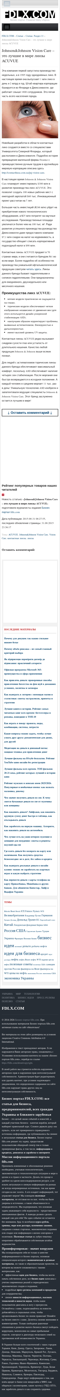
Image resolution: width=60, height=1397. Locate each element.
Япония (27, 938)
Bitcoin (7, 911)
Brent (12, 911)
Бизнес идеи (26, 997)
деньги (26, 946)
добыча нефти (39, 946)
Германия (47, 915)
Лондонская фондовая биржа (28, 924)
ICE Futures (26, 911)
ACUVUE (13, 534)
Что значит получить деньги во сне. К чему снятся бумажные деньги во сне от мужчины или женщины (28, 801)
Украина (9, 938)
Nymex (36, 911)
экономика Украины (19, 978)
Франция (18, 938)
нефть (14, 959)
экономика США (49, 973)
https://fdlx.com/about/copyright (17, 1062)
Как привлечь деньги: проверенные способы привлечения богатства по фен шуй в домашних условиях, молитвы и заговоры (30, 684)
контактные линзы (17, 538)
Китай (8, 924)
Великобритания (14, 915)
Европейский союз (47, 920)
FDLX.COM (13, 1008)
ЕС (38, 919)
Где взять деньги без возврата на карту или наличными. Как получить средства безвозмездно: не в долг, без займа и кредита (28, 855)
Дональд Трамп (26, 919)
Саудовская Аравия (34, 931)
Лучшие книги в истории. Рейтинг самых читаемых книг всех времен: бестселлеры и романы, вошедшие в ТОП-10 (27, 712)
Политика (8, 997)
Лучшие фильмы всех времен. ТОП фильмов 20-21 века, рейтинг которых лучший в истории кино (29, 773)
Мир (18, 993)
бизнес (34, 938)
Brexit (18, 911)
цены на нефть (18, 973)
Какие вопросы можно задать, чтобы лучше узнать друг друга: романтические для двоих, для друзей (28, 737)
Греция (7, 920)
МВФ (46, 925)
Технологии (32, 993)
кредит (44, 954)
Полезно (7, 1001)
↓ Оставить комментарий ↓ (30, 412)
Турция (45, 931)
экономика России (35, 973)
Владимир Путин (33, 915)
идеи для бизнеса (22, 953)
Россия (10, 930)
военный (18, 946)
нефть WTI (36, 959)
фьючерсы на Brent (30, 968)
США (21, 930)
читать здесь (33, 269)
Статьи (20, 1001)
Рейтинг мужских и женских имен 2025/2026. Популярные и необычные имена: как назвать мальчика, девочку (29, 787)
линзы (30, 538)
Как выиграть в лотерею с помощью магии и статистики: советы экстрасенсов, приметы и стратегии (28, 698)
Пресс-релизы (46, 997)
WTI (42, 911)
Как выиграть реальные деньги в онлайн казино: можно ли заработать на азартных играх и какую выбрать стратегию (27, 869)
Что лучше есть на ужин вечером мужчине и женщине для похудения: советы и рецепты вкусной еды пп (28, 840)
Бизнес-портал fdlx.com (27, 1019)
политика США (39, 964)
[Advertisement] (30, 450)
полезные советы (21, 964)
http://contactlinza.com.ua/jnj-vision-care (23, 172)
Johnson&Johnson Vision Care (33, 534)
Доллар (13, 920)
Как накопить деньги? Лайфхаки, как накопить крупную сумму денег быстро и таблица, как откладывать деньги (29, 816)
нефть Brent (24, 959)
